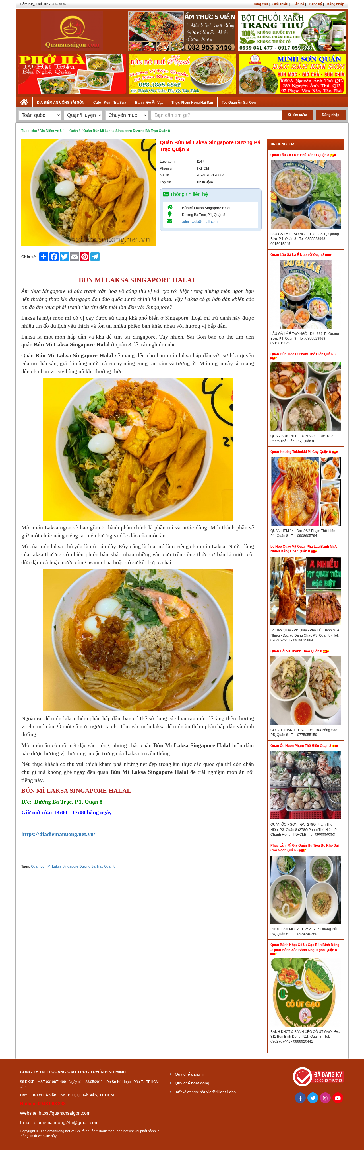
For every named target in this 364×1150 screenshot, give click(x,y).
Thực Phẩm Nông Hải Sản (192, 103)
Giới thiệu (280, 4)
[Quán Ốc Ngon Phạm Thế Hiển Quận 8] (305, 786)
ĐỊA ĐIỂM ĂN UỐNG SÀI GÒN (60, 103)
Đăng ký (315, 4)
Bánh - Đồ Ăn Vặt (149, 103)
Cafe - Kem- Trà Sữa (109, 103)
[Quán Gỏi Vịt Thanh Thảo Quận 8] (305, 692)
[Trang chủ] (24, 101)
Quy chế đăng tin (190, 1074)
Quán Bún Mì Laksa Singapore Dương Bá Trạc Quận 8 (73, 866)
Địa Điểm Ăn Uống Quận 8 (60, 131)
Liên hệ (298, 4)
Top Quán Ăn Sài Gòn (239, 103)
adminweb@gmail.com (200, 222)
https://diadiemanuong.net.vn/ (58, 834)
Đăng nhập (335, 4)
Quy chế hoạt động (192, 1083)
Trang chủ (260, 4)
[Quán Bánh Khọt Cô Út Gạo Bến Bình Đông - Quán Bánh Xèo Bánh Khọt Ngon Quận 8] (305, 993)
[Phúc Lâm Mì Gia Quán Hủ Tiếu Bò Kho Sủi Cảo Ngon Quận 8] (305, 891)
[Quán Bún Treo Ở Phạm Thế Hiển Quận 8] (305, 398)
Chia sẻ (28, 256)
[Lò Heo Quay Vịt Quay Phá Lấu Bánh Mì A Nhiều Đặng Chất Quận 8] (305, 592)
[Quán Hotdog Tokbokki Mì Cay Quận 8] (305, 493)
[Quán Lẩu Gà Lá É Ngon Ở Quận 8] (305, 295)
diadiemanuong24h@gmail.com (66, 1122)
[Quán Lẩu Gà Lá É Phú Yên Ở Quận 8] (305, 196)
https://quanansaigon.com (64, 1113)
